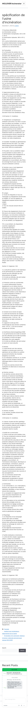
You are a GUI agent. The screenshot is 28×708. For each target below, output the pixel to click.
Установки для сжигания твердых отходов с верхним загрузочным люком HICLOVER (13, 638)
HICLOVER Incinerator (11, 4)
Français (6, 629)
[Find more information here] (14, 687)
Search (4, 648)
